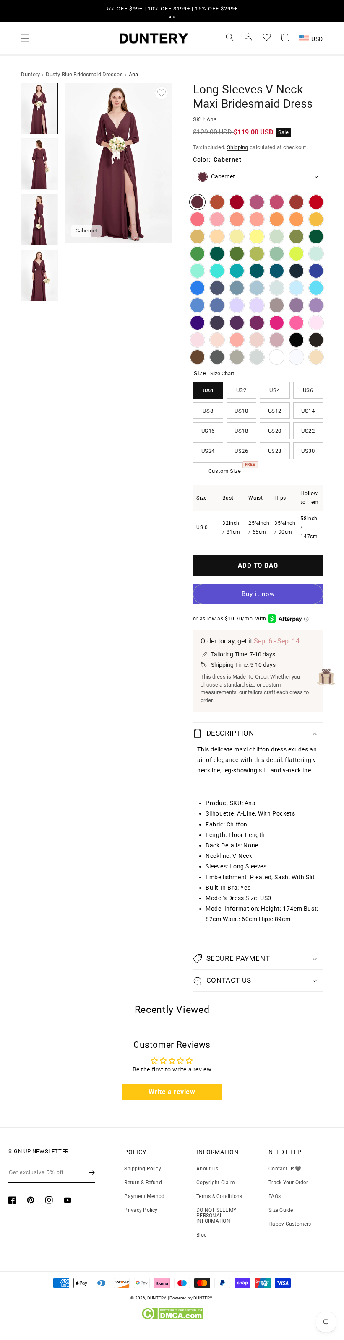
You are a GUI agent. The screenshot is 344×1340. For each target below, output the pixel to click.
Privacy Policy (140, 1210)
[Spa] (217, 271)
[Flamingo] (217, 219)
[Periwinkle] (217, 305)
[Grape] (237, 323)
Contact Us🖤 (284, 1169)
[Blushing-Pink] (197, 340)
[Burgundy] (237, 202)
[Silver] (256, 357)
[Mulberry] (256, 202)
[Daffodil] (237, 236)
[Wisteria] (296, 305)
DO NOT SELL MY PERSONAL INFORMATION (216, 1215)
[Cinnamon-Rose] (277, 202)
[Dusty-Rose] (256, 340)
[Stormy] (217, 288)
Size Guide (280, 1210)
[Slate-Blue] (237, 288)
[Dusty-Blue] (256, 288)
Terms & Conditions (219, 1196)
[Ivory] (277, 357)
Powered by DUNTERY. (191, 1298)
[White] (296, 357)
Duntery (30, 74)
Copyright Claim (215, 1182)
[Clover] (256, 254)
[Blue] (197, 305)
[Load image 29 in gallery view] (39, 219)
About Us (207, 1169)
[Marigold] (316, 219)
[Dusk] (277, 305)
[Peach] (217, 236)
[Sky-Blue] (296, 288)
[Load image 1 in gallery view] (39, 108)
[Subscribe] (92, 1172)
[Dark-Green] (316, 236)
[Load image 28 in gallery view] (39, 164)
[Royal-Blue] (316, 271)
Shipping (237, 147)
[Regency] (197, 323)
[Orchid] (256, 323)
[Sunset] (256, 219)
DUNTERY (157, 1298)
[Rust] (296, 202)
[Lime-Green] (296, 254)
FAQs (274, 1196)
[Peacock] (256, 271)
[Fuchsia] (277, 323)
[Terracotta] (217, 202)
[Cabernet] (197, 202)
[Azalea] (296, 323)
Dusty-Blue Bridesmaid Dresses (84, 74)
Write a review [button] (172, 1092)
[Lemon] (256, 236)
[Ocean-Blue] (197, 288)
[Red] (316, 202)
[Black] (296, 340)
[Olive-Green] (296, 236)
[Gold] (197, 236)
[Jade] (237, 271)
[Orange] (277, 219)
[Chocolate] (316, 340)
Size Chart (222, 373)
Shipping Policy (142, 1169)
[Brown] (197, 357)
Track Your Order (288, 1182)
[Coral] (237, 340)
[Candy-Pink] (316, 323)
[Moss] (237, 254)
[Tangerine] (296, 219)
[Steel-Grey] (217, 357)
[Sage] (277, 254)
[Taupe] (237, 357)
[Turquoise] (197, 271)
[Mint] (316, 254)
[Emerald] (217, 254)
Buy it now (258, 594)
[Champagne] (316, 357)
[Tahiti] (316, 305)
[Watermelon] (197, 219)
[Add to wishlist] (161, 93)
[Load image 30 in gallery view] (39, 275)
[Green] (197, 254)
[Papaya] (237, 219)
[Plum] (217, 323)
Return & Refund (143, 1182)
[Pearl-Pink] (217, 340)
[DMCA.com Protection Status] (172, 1317)
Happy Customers (289, 1224)
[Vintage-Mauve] (277, 340)
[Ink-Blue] (277, 271)
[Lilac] (256, 305)
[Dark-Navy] (296, 271)
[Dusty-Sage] (277, 236)
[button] (170, 17)
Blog (201, 1235)
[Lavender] (237, 305)
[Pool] (316, 288)
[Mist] (277, 288)
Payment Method (144, 1196)
